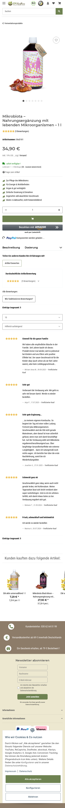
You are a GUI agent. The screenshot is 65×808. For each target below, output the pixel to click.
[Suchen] (59, 11)
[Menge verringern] (6, 210)
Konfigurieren (33, 788)
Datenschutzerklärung (32, 704)
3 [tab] (29, 101)
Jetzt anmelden (32, 697)
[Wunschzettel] (53, 3)
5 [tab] (35, 101)
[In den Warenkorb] (4, 32)
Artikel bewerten (12, 263)
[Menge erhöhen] (59, 210)
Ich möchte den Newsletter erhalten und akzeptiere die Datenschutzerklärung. (33, 688)
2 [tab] (26, 101)
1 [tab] (23, 101)
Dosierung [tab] (31, 247)
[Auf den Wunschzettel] (56, 40)
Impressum (10, 771)
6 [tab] (38, 101)
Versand (23, 155)
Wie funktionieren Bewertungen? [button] (19, 299)
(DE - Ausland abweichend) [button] (31, 167)
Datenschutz (25, 771)
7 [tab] (41, 101)
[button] (48, 3)
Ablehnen (33, 796)
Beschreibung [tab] (11, 247)
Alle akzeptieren (33, 779)
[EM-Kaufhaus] (16, 3)
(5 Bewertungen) (22, 131)
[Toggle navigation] (3, 2)
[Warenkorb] (60, 3)
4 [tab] (32, 101)
